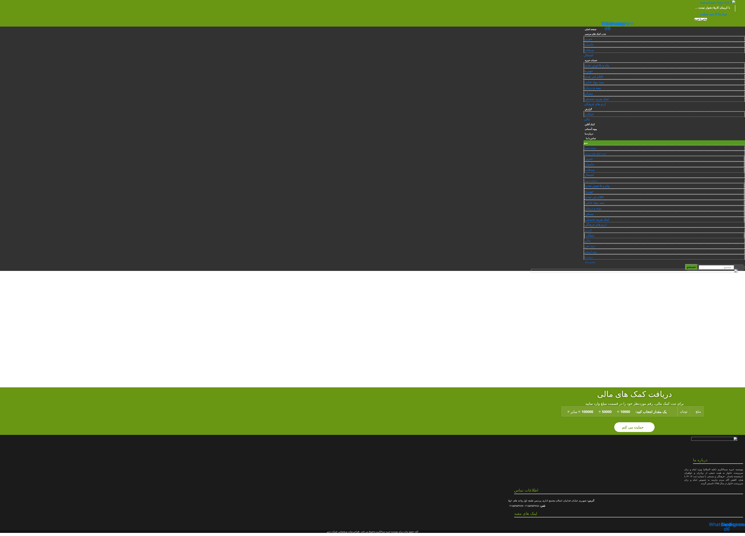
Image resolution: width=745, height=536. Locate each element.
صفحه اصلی (590, 29)
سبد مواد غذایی (594, 82)
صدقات (589, 50)
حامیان (589, 44)
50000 (607, 411)
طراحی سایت (354, 531)
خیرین (588, 39)
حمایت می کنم (633, 427)
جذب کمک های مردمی (595, 34)
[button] (700, 19)
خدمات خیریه (591, 60)
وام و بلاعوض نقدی (597, 65)
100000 (587, 411)
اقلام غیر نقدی (594, 76)
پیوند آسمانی (591, 129)
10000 (625, 411)
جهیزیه (589, 71)
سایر (574, 411)
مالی (587, 119)
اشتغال (588, 55)
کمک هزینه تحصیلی (597, 99)
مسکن (589, 93)
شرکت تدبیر (332, 531)
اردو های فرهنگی (595, 104)
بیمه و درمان (593, 87)
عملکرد (589, 114)
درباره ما (589, 133)
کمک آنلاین (590, 124)
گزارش (588, 109)
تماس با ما (590, 138)
